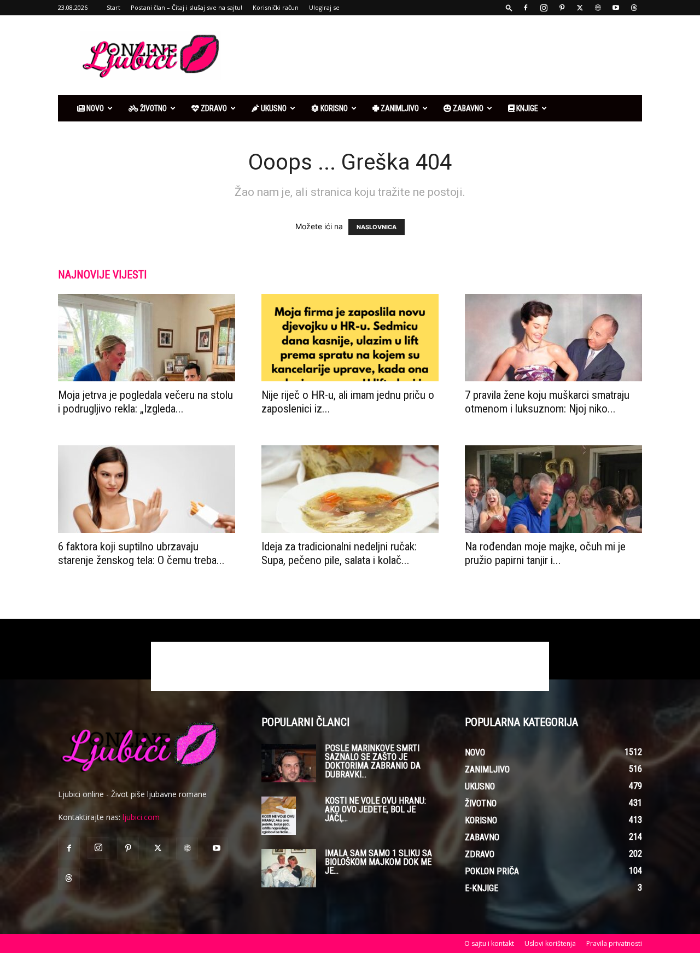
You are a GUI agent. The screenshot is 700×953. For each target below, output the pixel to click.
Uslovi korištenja (550, 943)
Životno (152, 108)
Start (113, 7)
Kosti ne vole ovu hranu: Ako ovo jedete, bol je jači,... (375, 809)
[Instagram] (543, 7)
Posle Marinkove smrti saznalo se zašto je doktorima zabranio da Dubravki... (373, 761)
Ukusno (273, 108)
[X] (579, 7)
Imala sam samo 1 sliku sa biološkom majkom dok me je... (378, 862)
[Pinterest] (561, 7)
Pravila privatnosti (614, 943)
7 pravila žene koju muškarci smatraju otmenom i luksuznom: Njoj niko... (547, 401)
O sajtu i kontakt (489, 943)
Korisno (333, 108)
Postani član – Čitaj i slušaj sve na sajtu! (186, 7)
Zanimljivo (399, 108)
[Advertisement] (443, 55)
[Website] (598, 7)
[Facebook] (525, 7)
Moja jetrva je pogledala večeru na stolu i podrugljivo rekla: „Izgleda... (145, 401)
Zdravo (213, 108)
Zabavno (467, 108)
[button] (509, 7)
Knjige (526, 108)
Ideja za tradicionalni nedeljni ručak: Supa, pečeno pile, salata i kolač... (339, 553)
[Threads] (634, 7)
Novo (94, 108)
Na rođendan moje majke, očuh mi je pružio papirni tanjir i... (545, 553)
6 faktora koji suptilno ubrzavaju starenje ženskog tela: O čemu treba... (141, 553)
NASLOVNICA (376, 227)
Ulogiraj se (324, 7)
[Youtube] (616, 7)
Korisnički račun (276, 7)
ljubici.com (141, 817)
